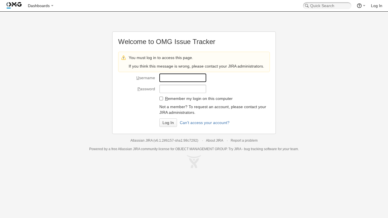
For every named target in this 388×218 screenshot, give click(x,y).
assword (146, 89)
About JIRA (214, 140)
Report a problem (244, 140)
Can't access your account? (205, 122)
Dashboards (39, 5)
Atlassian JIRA (141, 140)
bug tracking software (260, 149)
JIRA (136, 149)
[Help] (361, 5)
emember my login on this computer (199, 98)
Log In (376, 5)
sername (145, 78)
